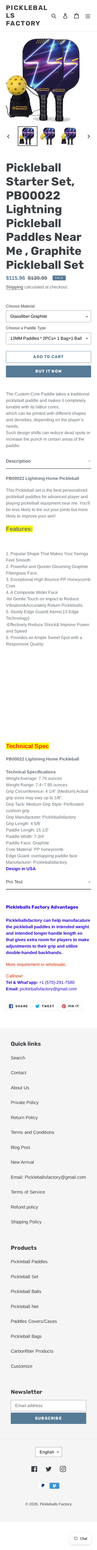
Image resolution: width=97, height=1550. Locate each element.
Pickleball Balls (26, 1291)
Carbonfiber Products (32, 1351)
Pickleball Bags (26, 1336)
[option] (27, 136)
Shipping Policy (26, 1221)
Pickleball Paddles (29, 1261)
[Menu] (87, 15)
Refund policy (24, 1207)
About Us (20, 1087)
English (47, 1452)
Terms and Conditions (32, 1132)
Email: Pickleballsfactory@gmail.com (48, 1177)
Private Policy (25, 1102)
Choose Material (20, 306)
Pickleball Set (24, 1276)
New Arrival (22, 1162)
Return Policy (24, 1117)
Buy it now (48, 371)
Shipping (14, 287)
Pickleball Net (25, 1306)
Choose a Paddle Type (26, 328)
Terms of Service (28, 1192)
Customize (21, 1366)
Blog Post (20, 1147)
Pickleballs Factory (27, 15)
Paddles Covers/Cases (34, 1321)
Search (18, 1057)
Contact (18, 1072)
